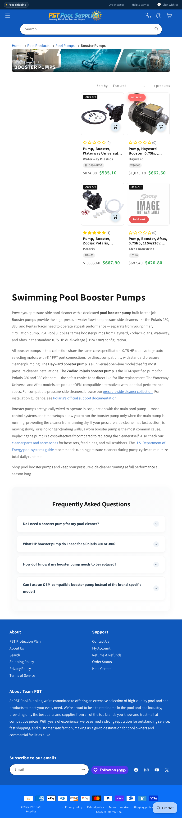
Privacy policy (74, 807)
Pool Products (38, 45)
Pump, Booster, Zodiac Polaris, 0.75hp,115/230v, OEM (102, 240)
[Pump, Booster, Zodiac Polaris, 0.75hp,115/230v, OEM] (102, 204)
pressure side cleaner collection (128, 391)
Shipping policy (143, 807)
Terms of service (119, 807)
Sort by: (102, 86)
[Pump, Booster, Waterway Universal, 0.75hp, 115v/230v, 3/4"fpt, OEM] (102, 114)
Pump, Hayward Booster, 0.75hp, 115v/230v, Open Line (147, 150)
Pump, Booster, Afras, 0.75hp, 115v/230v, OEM (148, 240)
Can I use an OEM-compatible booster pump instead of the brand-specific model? (82, 588)
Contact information (109, 812)
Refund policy (95, 807)
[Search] (156, 29)
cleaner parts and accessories (35, 442)
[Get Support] (148, 15)
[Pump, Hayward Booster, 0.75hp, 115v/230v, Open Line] (148, 114)
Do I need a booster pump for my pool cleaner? (61, 523)
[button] (169, 15)
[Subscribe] (83, 769)
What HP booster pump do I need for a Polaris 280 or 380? (69, 543)
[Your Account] (159, 15)
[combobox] (91, 29)
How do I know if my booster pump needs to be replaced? (69, 564)
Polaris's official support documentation (85, 398)
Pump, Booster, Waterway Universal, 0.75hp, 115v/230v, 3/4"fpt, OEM (101, 150)
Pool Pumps (65, 45)
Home (16, 45)
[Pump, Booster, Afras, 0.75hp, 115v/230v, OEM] (148, 204)
